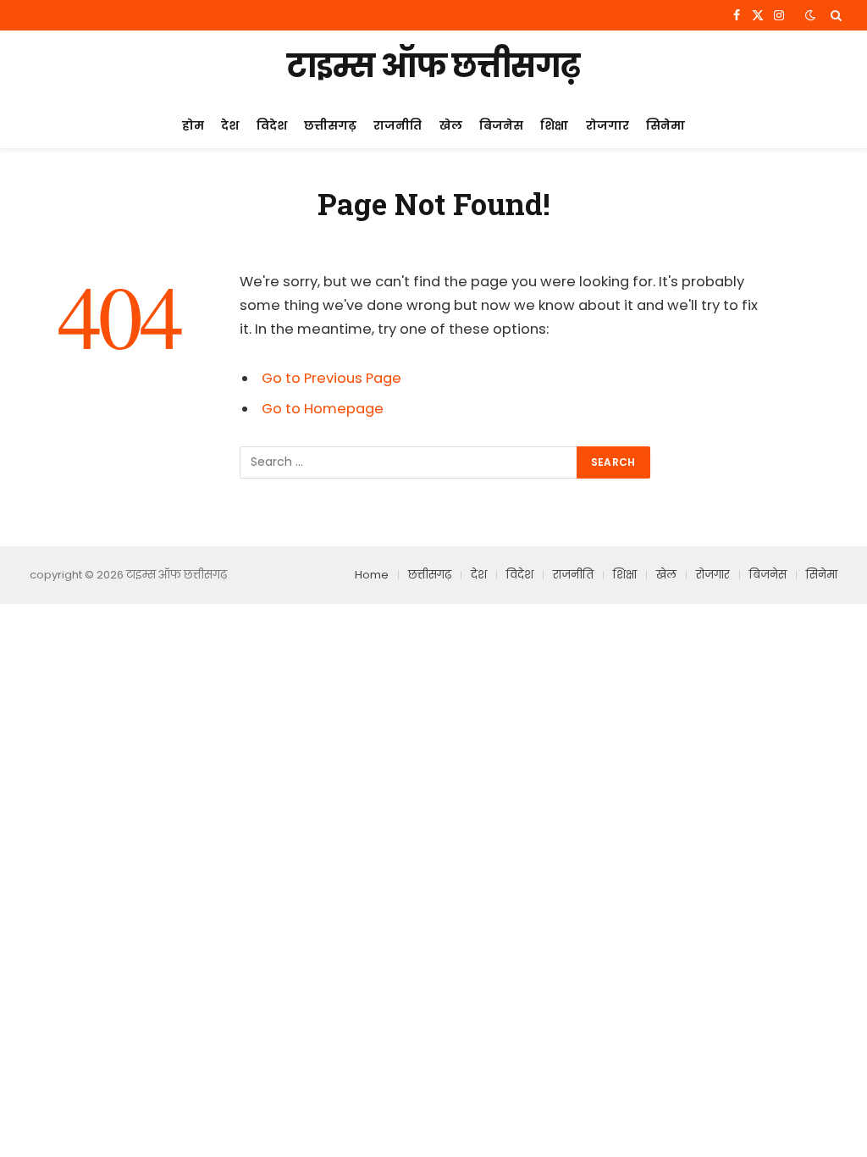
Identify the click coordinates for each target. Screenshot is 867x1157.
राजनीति (397, 125)
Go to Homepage (323, 408)
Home (372, 575)
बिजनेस (501, 125)
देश (230, 125)
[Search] (834, 15)
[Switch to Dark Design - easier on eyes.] (810, 15)
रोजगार (607, 125)
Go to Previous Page (331, 378)
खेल (450, 125)
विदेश (272, 125)
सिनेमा (665, 125)
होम (193, 125)
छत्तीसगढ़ (330, 125)
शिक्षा (554, 125)
